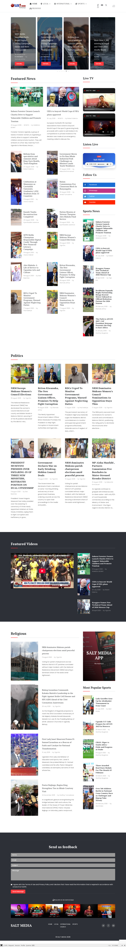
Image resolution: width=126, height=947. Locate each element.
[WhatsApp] (98, 7)
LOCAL (17, 57)
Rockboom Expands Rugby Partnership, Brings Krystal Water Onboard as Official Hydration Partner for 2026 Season (104, 296)
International (65, 924)
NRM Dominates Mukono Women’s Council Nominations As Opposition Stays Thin (68, 299)
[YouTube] (102, 5)
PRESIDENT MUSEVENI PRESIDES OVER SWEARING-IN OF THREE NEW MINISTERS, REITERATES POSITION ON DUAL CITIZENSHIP (22, 475)
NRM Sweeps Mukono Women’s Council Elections (68, 237)
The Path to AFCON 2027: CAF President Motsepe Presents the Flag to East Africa (104, 323)
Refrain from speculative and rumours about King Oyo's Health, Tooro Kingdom (23, 43)
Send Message (18, 891)
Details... (19, 64)
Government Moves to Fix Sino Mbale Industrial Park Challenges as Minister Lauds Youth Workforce (68, 160)
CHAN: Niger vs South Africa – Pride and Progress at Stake (104, 746)
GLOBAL (43, 57)
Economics (71, 57)
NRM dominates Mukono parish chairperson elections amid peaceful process (74, 469)
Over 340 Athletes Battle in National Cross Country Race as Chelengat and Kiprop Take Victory (104, 794)
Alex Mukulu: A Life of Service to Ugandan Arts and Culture (32, 269)
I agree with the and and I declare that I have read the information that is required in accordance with (63, 885)
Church (63, 927)
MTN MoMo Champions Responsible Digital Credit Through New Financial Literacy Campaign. (32, 242)
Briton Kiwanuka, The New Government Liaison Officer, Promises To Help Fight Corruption (67, 271)
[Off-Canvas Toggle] (113, 6)
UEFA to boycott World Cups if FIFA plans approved (104, 250)
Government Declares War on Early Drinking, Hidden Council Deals (47, 469)
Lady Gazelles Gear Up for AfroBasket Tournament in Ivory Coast (104, 702)
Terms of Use (30, 884)
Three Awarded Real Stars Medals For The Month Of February (104, 769)
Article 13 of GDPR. (20, 887)
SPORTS (26, 125)
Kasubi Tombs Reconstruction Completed (30, 214)
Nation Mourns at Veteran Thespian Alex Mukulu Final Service (68, 215)
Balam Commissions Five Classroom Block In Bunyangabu (68, 185)
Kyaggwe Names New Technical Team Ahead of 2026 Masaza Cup (103, 271)
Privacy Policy (44, 884)
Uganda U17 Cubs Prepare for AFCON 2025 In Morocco (104, 723)
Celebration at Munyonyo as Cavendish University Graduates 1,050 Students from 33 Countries (31, 188)
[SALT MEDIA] (18, 6)
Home (50, 924)
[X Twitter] (106, 5)
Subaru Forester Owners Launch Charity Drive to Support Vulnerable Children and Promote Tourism (104, 227)
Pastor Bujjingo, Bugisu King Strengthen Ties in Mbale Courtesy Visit (57, 788)
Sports (75, 924)
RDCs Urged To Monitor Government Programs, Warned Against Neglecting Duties (32, 299)
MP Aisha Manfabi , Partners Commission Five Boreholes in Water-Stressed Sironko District (103, 470)
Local (56, 924)
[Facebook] (98, 5)
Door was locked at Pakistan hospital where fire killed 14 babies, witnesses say (102, 43)
